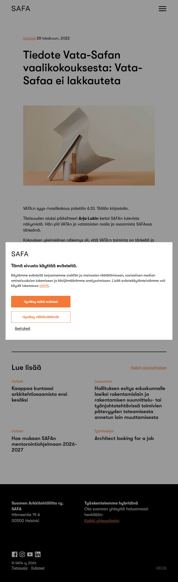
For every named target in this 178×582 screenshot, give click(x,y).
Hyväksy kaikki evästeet (41, 301)
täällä (44, 286)
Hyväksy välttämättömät (41, 317)
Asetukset (22, 328)
